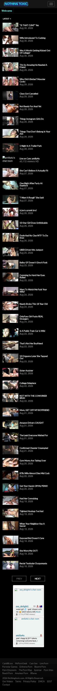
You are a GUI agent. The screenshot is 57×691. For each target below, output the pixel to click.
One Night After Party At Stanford (31, 184)
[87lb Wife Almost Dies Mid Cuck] (10, 475)
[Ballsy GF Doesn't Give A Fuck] (10, 264)
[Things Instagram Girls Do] (10, 120)
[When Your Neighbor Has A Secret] (10, 525)
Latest (6, 18)
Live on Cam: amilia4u (30, 158)
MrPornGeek (21, 663)
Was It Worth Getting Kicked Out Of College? (35, 51)
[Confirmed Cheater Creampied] (10, 449)
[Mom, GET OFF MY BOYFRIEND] (10, 412)
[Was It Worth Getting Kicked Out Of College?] (10, 52)
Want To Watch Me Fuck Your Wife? (33, 290)
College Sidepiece (28, 383)
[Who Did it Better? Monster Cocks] (10, 81)
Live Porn (44, 663)
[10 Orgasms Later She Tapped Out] (10, 358)
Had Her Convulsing (29, 498)
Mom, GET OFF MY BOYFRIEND (34, 410)
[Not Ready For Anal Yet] (10, 108)
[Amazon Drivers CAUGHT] (10, 424)
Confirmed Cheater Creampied (34, 448)
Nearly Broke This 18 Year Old (34, 304)
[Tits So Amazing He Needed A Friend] (10, 66)
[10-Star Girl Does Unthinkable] (10, 224)
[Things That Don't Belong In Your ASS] (10, 133)
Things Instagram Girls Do (32, 119)
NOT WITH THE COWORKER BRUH (33, 397)
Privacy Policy (29, 681)
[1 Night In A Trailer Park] (10, 147)
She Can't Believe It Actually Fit (34, 170)
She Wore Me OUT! (29, 551)
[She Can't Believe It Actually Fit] (10, 172)
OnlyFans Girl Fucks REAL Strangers (31, 317)
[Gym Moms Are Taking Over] (10, 462)
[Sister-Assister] (10, 372)
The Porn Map (25, 670)
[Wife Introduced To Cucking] (10, 39)
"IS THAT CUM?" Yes (29, 25)
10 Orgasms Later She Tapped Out (34, 357)
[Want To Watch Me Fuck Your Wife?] (10, 291)
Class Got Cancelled (29, 94)
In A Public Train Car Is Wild (32, 331)
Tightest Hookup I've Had (31, 511)
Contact (6, 684)
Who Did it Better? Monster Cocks (32, 80)
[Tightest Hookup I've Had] (10, 513)
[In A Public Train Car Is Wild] (10, 332)
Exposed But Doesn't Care (32, 538)
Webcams (7, 10)
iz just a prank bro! (28, 210)
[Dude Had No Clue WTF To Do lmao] (10, 237)
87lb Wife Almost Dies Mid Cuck (35, 473)
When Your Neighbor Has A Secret (32, 525)
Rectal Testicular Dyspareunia (33, 563)
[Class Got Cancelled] (10, 95)
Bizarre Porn (40, 666)
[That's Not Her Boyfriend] (10, 345)
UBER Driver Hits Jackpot (31, 250)
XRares (33, 673)
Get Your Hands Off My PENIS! (34, 486)
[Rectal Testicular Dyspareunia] (10, 565)
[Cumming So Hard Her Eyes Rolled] (10, 277)
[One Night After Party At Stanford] (10, 185)
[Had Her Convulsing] (10, 500)
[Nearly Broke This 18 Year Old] (10, 305)
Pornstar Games (9, 666)
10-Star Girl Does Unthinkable (34, 223)
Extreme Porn (26, 666)
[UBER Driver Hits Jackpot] (10, 251)
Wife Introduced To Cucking (32, 38)
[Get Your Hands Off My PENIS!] (10, 487)
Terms (18, 681)
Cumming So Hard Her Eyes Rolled (32, 276)
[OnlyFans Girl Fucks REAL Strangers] (10, 318)
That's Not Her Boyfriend (31, 343)
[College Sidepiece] (10, 385)
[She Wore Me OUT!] (10, 552)
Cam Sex (33, 663)
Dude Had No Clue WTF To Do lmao (34, 236)
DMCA (41, 681)
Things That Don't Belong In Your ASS (35, 132)
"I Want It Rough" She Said (32, 197)
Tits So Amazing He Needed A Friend (33, 66)
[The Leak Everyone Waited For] (10, 437)
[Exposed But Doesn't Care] (10, 540)
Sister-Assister (26, 370)
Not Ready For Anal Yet (30, 106)
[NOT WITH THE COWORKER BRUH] (10, 397)
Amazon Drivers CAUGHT (32, 423)
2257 (49, 681)
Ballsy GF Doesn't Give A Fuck (33, 262)
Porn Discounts (9, 670)
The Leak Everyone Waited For (34, 435)
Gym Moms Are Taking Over (33, 460)
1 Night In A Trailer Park (31, 146)
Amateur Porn (21, 673)
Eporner (38, 670)
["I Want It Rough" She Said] (10, 199)
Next (38, 578)
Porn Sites (48, 670)
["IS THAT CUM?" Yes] (10, 27)
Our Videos (7, 681)
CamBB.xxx (7, 663)
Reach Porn (7, 673)
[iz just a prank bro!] (10, 212)
